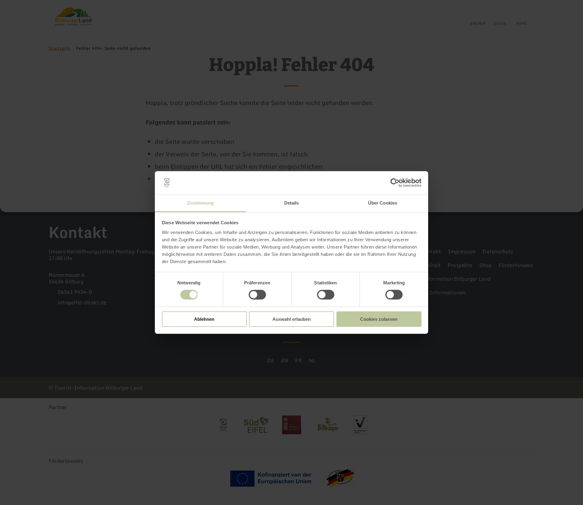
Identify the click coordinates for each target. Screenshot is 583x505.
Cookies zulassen (378, 319)
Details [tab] (291, 202)
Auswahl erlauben (291, 319)
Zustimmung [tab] (200, 202)
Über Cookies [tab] (382, 202)
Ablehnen (204, 319)
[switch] (257, 295)
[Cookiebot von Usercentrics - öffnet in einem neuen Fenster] (394, 182)
